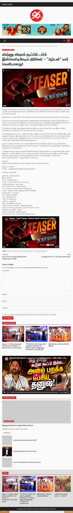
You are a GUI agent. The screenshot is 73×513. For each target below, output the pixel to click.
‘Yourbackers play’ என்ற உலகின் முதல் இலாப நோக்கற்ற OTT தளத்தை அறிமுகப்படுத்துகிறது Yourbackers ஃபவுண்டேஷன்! (37, 334)
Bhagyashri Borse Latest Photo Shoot (36, 411)
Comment (6, 271)
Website (5, 308)
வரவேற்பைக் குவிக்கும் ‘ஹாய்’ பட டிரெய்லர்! (63, 484)
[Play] (4, 392)
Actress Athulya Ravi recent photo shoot (7, 462)
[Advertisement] (36, 29)
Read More (7, 433)
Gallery (12, 421)
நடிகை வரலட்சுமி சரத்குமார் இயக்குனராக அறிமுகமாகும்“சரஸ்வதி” (14, 256)
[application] (36, 375)
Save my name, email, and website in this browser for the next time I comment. (30, 315)
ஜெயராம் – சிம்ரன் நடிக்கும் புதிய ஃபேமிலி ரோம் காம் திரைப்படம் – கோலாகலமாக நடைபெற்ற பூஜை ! (13, 334)
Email (4, 301)
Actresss (6, 421)
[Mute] (66, 392)
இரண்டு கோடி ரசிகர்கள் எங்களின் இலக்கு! (60, 334)
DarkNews (42, 509)
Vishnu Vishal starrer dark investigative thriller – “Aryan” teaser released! (26, 251)
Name (4, 294)
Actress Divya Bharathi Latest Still (7, 440)
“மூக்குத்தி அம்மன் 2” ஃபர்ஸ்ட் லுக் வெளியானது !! (56, 255)
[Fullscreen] (68, 392)
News (12, 50)
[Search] (64, 41)
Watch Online (68, 41)
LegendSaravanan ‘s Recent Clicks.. (7, 451)
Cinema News (6, 50)
